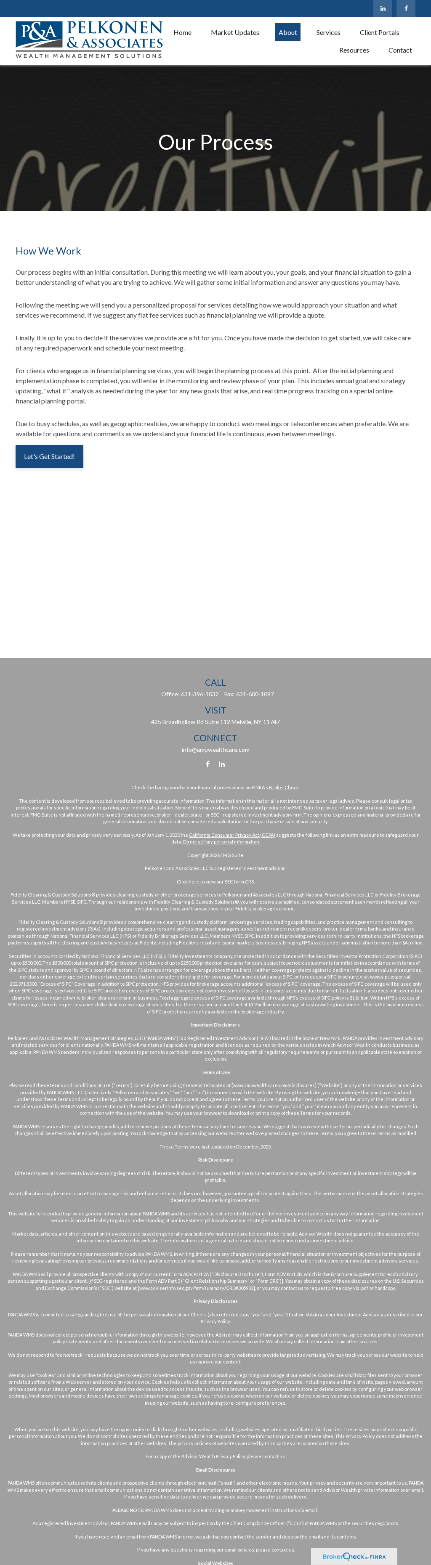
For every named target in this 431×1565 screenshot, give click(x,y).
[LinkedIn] (382, 8)
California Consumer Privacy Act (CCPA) (232, 835)
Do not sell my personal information (221, 841)
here (194, 881)
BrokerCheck (284, 787)
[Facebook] (405, 8)
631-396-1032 (200, 694)
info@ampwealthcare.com (216, 749)
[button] (182, 32)
